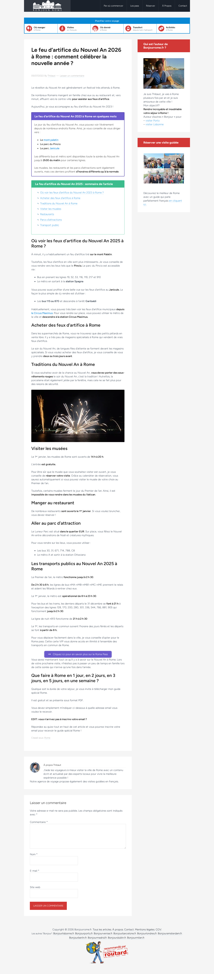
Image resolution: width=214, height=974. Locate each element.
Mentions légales (144, 929)
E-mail (34, 870)
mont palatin (51, 139)
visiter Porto (153, 120)
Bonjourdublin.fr (117, 937)
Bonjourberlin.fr (78, 937)
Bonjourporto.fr (84, 933)
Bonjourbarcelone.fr (124, 933)
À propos (117, 929)
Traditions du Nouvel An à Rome (58, 203)
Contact (129, 929)
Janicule (54, 148)
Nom (34, 854)
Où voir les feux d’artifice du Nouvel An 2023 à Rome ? (72, 192)
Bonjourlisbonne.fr (63, 933)
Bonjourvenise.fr (103, 933)
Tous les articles (102, 929)
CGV (158, 929)
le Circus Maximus (42, 313)
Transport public (49, 225)
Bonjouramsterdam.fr (170, 933)
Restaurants (47, 214)
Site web (35, 887)
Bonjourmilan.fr (135, 937)
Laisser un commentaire (72, 75)
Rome (47, 737)
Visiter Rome (47, 6)
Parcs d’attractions (51, 219)
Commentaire (39, 822)
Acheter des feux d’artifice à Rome (60, 198)
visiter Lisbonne (155, 124)
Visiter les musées (50, 208)
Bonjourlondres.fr (147, 933)
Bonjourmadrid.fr (97, 937)
